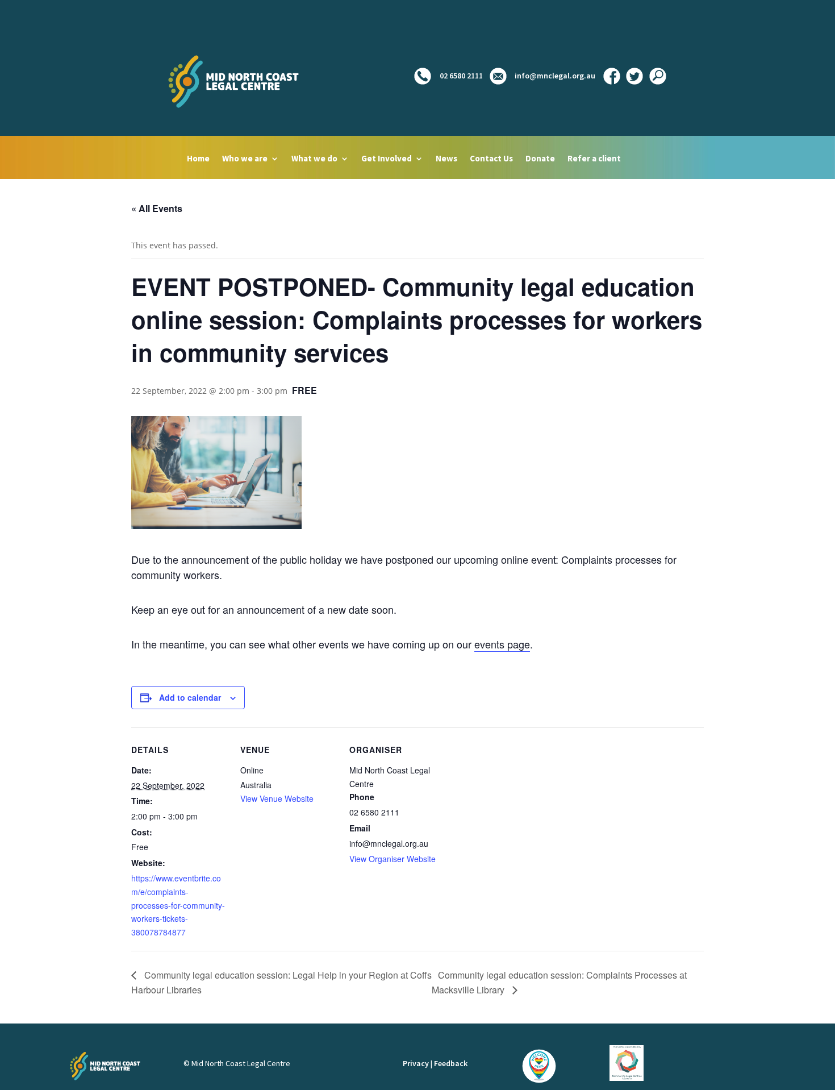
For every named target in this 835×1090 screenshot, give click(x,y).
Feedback (450, 1063)
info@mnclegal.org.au (555, 75)
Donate (540, 159)
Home (198, 159)
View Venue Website (277, 798)
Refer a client (594, 159)
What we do (314, 159)
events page (502, 643)
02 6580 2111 (460, 75)
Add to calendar (190, 697)
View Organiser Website (392, 858)
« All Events (156, 208)
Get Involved (386, 159)
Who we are (245, 159)
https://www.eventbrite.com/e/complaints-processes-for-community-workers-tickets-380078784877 (178, 905)
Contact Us (491, 159)
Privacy (416, 1063)
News (446, 159)
